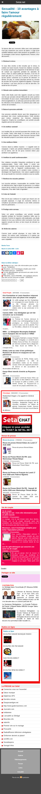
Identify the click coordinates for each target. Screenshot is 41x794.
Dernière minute (9, 699)
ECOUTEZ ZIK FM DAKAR (13, 646)
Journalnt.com (9, 709)
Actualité (20, 772)
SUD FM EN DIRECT (11, 658)
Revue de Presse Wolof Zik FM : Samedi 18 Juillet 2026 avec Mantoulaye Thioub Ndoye (20, 489)
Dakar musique (9, 693)
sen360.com (8, 739)
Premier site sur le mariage (14, 726)
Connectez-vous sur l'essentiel (15, 689)
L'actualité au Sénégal (12, 716)
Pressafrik (7, 729)
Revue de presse (8, 440)
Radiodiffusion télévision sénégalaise (17, 732)
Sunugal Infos (9, 745)
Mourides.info (9, 719)
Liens (20, 768)
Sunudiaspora (9, 742)
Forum (20, 763)
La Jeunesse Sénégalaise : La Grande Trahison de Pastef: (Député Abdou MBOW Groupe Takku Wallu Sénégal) (20, 606)
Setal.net (20, 2)
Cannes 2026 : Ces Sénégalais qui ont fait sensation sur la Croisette (19, 314)
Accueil (20, 751)
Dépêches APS (9, 696)
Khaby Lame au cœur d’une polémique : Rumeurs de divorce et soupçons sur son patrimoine (19, 353)
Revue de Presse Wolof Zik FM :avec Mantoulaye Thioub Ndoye (17, 458)
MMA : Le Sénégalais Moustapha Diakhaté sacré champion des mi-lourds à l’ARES (19, 333)
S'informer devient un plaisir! (14, 736)
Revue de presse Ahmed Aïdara (22, 447)
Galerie (20, 755)
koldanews (7, 712)
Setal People (7, 293)
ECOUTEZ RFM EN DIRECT (14, 670)
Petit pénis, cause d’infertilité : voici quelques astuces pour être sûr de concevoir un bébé (20, 276)
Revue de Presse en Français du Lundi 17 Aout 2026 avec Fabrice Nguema (19, 474)
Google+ (4, 568)
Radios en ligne (8, 631)
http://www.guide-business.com (15, 706)
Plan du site (15, 777)
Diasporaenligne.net (11, 702)
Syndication (25, 777)
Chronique (6, 393)
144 (22, 280)
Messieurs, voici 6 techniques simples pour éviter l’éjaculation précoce (19, 529)
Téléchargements (20, 759)
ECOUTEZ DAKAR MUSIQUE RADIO (17, 634)
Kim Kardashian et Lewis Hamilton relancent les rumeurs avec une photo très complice (20, 297)
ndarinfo (7, 722)
